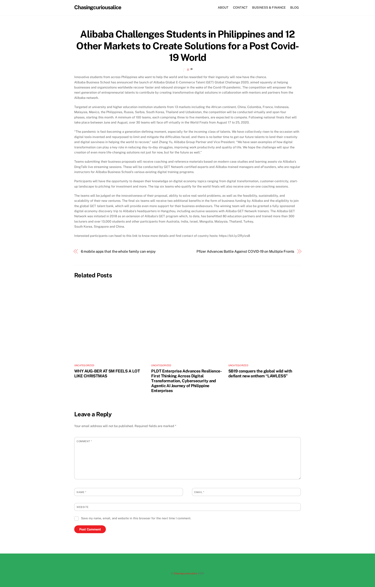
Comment (84, 441)
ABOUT (223, 7)
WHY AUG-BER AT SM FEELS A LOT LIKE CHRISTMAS (107, 373)
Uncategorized (84, 365)
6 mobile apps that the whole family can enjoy (118, 251)
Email (199, 492)
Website (83, 507)
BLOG (294, 7)
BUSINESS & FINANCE (269, 7)
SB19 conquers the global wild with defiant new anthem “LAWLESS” (260, 373)
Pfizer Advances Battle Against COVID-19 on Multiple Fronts (245, 251)
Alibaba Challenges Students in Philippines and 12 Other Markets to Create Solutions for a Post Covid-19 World (187, 45)
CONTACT (240, 7)
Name (81, 492)
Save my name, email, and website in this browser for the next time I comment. (136, 518)
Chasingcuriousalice (185, 573)
